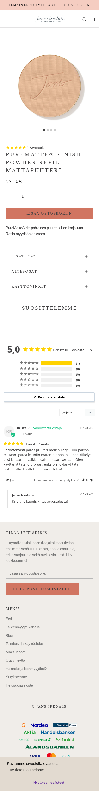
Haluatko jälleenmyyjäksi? (26, 669)
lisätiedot (25, 256)
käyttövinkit (29, 286)
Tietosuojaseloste (19, 685)
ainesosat (24, 272)
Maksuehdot (15, 652)
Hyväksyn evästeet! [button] (49, 782)
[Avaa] (6, 19)
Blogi (9, 635)
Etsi (9, 619)
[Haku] (84, 19)
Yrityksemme (16, 677)
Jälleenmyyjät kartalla (23, 627)
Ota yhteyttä (15, 660)
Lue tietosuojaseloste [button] (26, 770)
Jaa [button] (11, 480)
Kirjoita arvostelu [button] (51, 397)
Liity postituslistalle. (42, 589)
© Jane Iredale (49, 706)
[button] (84, 480)
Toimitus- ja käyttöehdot (24, 644)
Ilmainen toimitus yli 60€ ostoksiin (49, 5)
